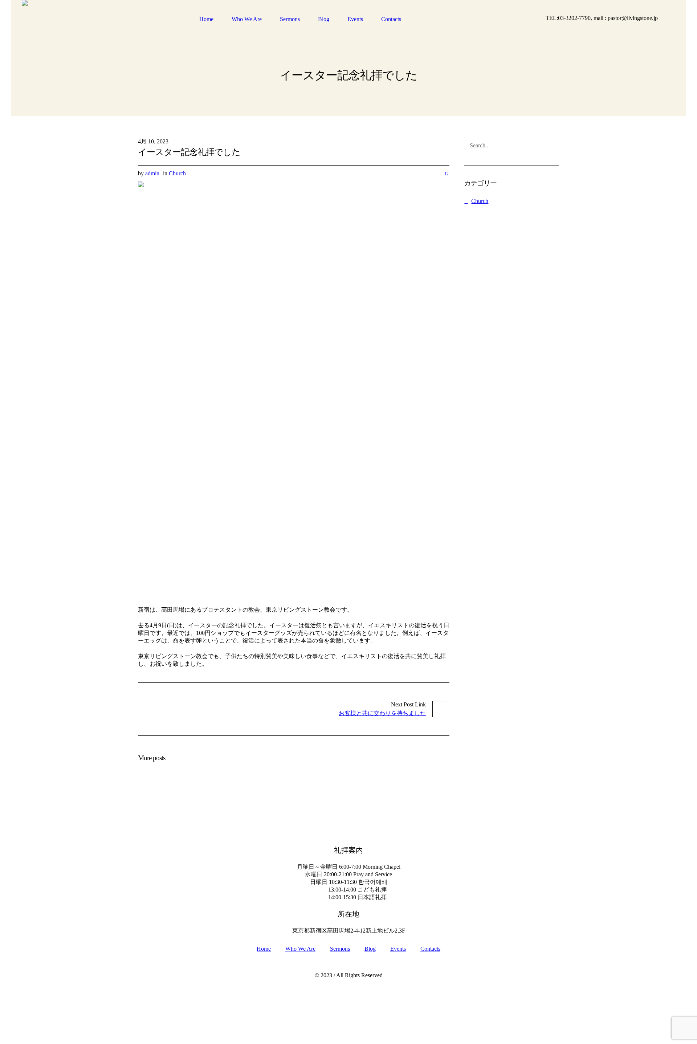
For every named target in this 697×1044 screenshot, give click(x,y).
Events (398, 949)
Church (177, 173)
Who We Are (300, 949)
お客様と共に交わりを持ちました (382, 713)
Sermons (340, 949)
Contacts (430, 949)
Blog (370, 949)
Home (264, 949)
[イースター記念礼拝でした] (293, 389)
